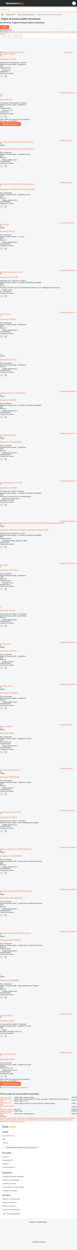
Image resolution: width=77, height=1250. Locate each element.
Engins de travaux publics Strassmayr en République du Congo (21, 1118)
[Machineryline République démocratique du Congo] (14, 3)
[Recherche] (74, 9)
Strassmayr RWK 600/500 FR (11, 898)
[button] (74, 3)
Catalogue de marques (9, 1190)
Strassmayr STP (6, 99)
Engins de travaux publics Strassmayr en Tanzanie (58, 1118)
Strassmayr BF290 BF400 (9, 777)
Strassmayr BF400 (7, 1021)
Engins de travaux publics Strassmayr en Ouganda (17, 1119)
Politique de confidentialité (10, 1180)
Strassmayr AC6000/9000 (9, 980)
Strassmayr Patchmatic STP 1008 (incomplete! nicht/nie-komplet (24, 530)
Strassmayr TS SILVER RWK (11, 442)
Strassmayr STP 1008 (8, 59)
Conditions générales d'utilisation (13, 1176)
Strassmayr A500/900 (8, 400)
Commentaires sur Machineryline (13, 1187)
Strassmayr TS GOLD (8, 359)
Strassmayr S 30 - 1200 (9, 277)
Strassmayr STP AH (7, 610)
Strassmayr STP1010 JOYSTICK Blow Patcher (17, 189)
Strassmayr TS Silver (8, 319)
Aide (3, 1139)
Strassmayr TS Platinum (9, 693)
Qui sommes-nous (8, 1136)
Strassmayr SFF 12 (7, 231)
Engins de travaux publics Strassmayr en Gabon (50, 1119)
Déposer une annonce (10, 124)
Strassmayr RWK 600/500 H (10, 940)
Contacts (5, 1143)
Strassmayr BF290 (7, 733)
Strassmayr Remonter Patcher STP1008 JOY (17, 149)
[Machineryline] (2, 14)
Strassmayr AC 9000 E (8, 817)
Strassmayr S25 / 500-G (9, 570)
